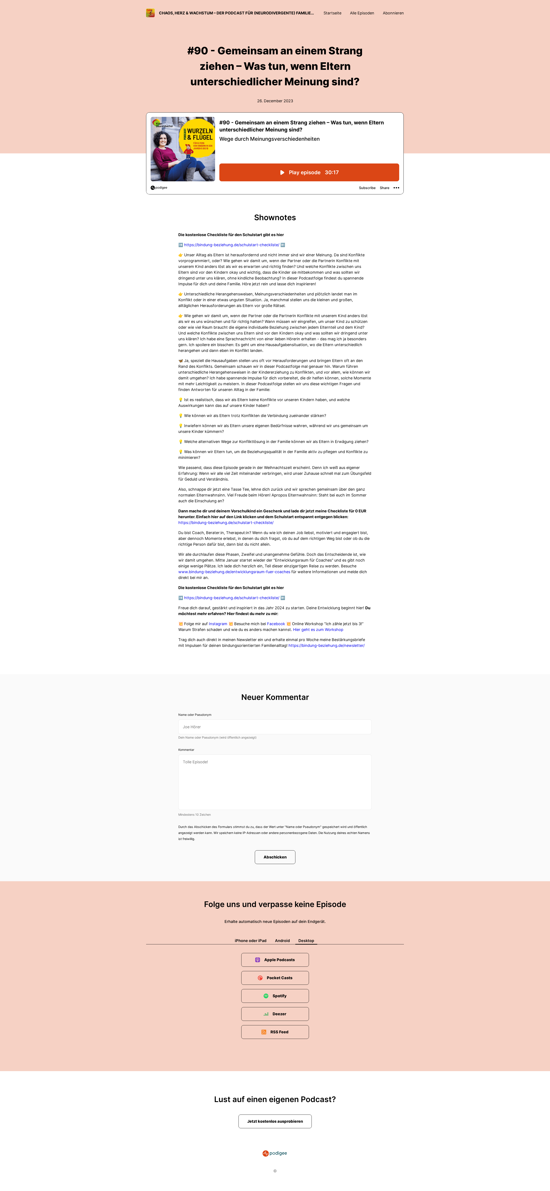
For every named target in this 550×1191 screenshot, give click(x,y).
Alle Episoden (362, 13)
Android (282, 940)
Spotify (280, 996)
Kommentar (186, 749)
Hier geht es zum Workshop (318, 629)
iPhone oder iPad (250, 940)
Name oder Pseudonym (194, 714)
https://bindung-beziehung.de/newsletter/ (327, 645)
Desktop (306, 940)
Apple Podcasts (279, 959)
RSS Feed (279, 1032)
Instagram (218, 623)
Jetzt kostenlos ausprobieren (275, 1121)
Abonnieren (393, 13)
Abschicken (275, 857)
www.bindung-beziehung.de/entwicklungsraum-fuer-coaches (234, 572)
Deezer (279, 1014)
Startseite (332, 13)
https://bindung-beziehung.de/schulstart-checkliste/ (231, 245)
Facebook (276, 623)
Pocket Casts (279, 978)
